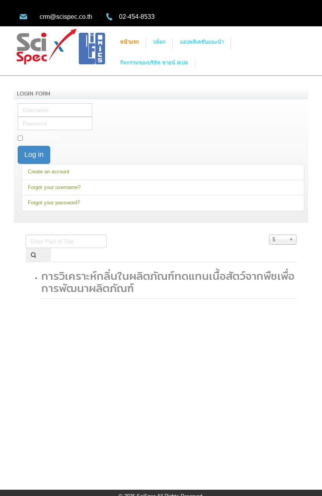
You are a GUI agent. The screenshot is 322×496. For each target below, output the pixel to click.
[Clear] (46, 254)
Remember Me (42, 137)
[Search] (33, 255)
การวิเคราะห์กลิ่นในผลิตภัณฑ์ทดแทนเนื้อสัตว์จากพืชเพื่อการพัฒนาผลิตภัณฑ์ (168, 282)
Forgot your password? (54, 203)
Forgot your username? (54, 187)
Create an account (49, 172)
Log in (34, 154)
